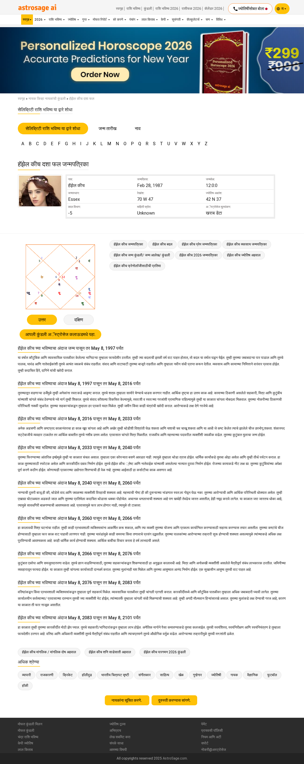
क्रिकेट (68, 675)
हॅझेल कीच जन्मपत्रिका (128, 244)
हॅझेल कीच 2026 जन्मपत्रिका (198, 255)
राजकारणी (46, 675)
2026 (38, 20)
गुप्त (84, 20)
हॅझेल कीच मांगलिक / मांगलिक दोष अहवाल (49, 652)
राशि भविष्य (133, 9)
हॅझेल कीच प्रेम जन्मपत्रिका (199, 244)
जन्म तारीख (108, 128)
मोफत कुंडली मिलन (30, 724)
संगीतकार (144, 675)
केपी (163, 20)
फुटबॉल (272, 675)
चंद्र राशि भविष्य (28, 737)
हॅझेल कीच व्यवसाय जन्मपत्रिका (247, 244)
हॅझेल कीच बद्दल (162, 244)
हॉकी (25, 686)
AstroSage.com (175, 758)
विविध (219, 20)
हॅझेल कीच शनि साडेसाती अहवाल (110, 652)
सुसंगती (176, 20)
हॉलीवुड (87, 675)
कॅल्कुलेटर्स (193, 20)
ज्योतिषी (216, 675)
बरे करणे (118, 20)
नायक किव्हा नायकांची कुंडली (47, 99)
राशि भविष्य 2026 (166, 9)
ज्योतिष (72, 20)
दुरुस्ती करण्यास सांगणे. (174, 700)
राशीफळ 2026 (191, 9)
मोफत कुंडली (26, 730)
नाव (138, 128)
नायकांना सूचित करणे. (127, 700)
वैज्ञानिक (252, 675)
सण (208, 20)
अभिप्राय (115, 730)
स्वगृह (119, 9)
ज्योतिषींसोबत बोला (249, 9)
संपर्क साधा (116, 743)
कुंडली (148, 9)
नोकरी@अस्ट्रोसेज (213, 750)
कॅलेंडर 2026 (213, 9)
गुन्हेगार (197, 675)
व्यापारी (26, 675)
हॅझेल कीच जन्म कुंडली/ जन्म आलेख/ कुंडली (142, 255)
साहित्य (164, 675)
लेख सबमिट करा (119, 737)
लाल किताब (149, 20)
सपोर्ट (204, 743)
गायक (234, 675)
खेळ (181, 675)
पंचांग (132, 20)
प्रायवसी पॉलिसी (212, 730)
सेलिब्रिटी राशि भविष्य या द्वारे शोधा (53, 128)
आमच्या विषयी (118, 750)
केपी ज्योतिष (25, 743)
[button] (23, 60)
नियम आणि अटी (211, 737)
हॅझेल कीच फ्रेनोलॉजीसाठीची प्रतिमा (137, 266)
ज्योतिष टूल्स (117, 724)
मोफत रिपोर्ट (100, 20)
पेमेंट (204, 724)
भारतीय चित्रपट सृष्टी (115, 675)
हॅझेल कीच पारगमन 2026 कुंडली (165, 652)
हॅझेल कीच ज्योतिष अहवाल (244, 255)
